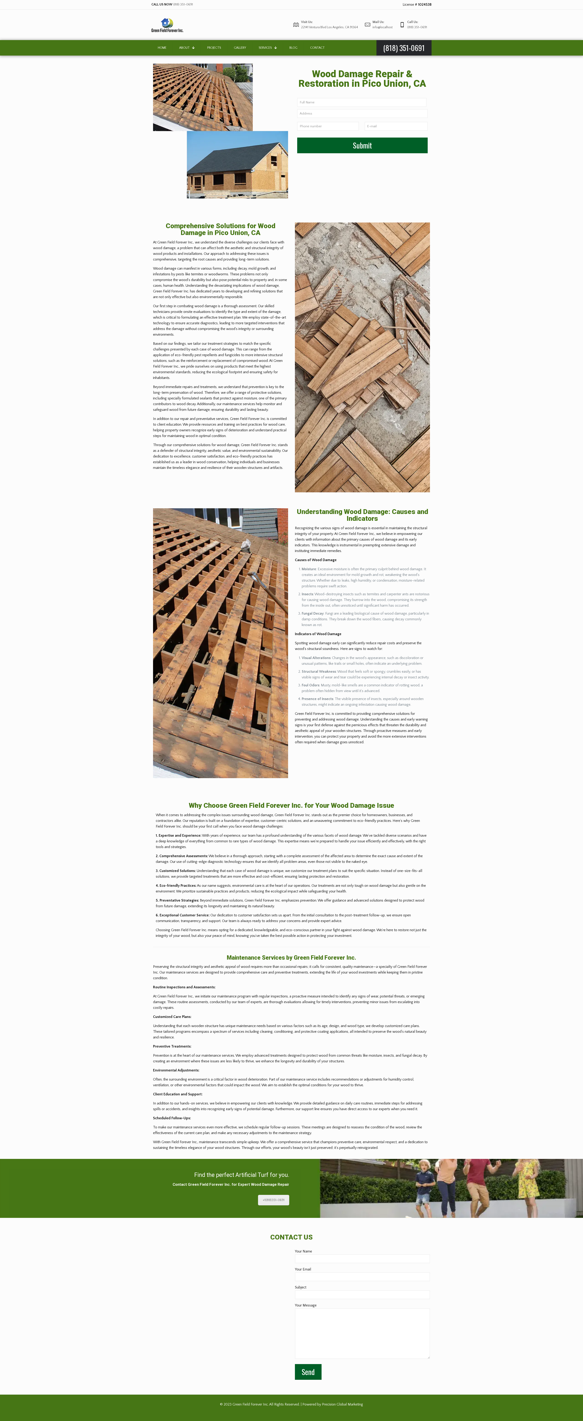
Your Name (303, 1251)
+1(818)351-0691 (273, 1200)
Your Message (306, 1305)
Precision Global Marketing (342, 1404)
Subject (300, 1287)
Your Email (303, 1269)
